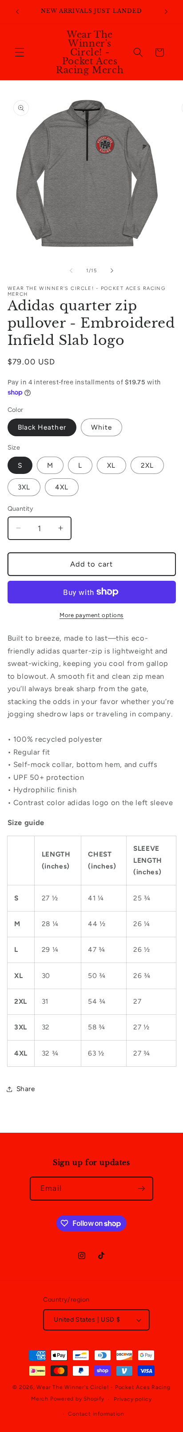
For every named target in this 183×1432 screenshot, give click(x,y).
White (101, 427)
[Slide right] (112, 271)
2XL (147, 465)
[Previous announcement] (17, 12)
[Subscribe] (141, 1189)
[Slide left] (71, 271)
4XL (61, 487)
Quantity (21, 509)
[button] (19, 52)
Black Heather (42, 427)
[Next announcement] (166, 12)
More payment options (91, 614)
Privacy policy (133, 1399)
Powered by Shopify (77, 1399)
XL (111, 465)
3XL (24, 487)
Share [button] (25, 1088)
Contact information (96, 1414)
